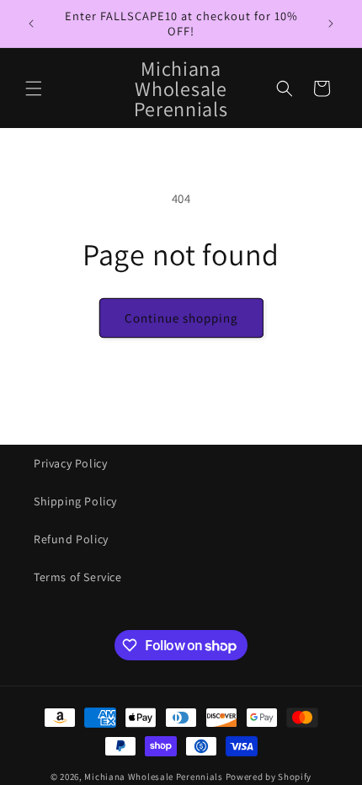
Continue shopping (181, 318)
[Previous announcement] (31, 23)
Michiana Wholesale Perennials (153, 776)
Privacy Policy (70, 463)
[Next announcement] (330, 23)
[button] (33, 88)
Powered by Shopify (269, 776)
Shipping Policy (75, 501)
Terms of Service (78, 577)
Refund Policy (71, 539)
